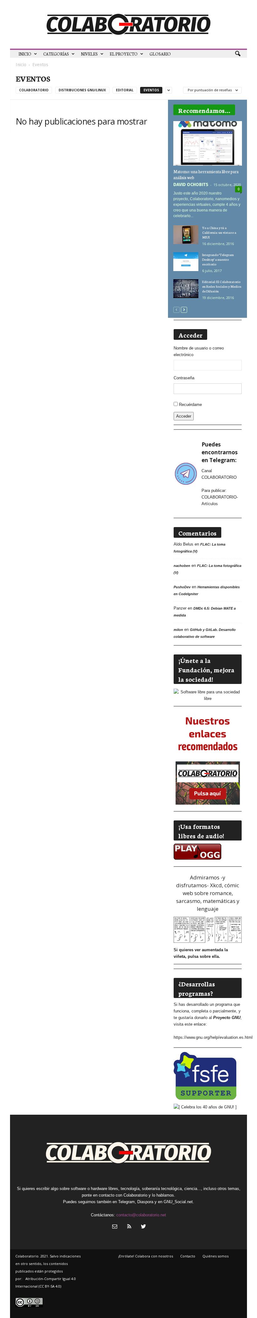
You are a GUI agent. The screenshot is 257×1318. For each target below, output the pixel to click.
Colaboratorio (34, 90)
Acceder (183, 416)
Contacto (187, 1256)
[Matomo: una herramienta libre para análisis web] (207, 143)
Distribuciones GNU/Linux (82, 90)
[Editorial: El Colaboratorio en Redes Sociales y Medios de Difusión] (185, 288)
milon (178, 630)
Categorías (56, 54)
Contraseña (184, 378)
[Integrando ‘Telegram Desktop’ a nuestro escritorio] (185, 261)
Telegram (126, 1201)
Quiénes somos (215, 1256)
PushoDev (182, 587)
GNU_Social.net (178, 1201)
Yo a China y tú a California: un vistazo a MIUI (219, 232)
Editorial (125, 90)
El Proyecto (124, 54)
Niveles (89, 54)
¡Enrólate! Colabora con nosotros (145, 1256)
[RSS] (129, 1227)
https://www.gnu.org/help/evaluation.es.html (213, 1037)
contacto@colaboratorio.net (141, 1215)
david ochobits (190, 184)
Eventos (151, 90)
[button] (237, 54)
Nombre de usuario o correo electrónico (199, 351)
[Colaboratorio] (128, 24)
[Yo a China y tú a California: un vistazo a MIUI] (185, 234)
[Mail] (115, 1227)
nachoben (182, 566)
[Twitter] (142, 1227)
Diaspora (145, 1201)
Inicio (24, 54)
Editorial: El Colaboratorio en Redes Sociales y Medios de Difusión (221, 286)
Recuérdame (190, 404)
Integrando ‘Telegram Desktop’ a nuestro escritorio (218, 259)
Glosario (160, 54)
